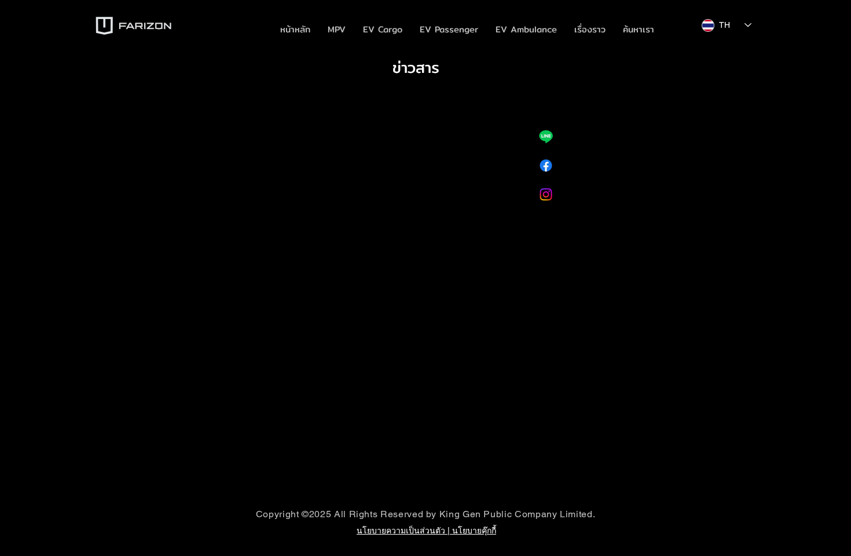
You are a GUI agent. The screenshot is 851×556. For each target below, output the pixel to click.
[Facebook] (546, 165)
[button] (382, 29)
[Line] (546, 136)
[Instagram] (546, 194)
